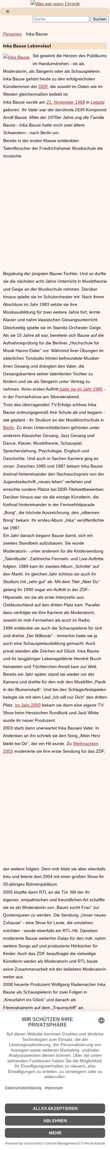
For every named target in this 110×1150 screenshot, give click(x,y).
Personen (12, 33)
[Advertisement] (55, 215)
